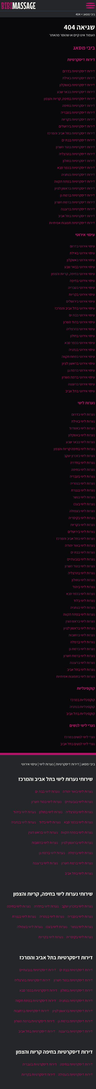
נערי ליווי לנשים (82, 725)
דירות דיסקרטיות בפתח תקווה (74, 181)
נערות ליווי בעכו (84, 504)
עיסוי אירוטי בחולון (82, 335)
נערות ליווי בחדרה (82, 462)
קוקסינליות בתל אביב (80, 713)
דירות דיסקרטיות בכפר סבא (76, 167)
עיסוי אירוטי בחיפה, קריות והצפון (73, 273)
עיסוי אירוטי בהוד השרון (79, 322)
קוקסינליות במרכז (82, 699)
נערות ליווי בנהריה (82, 483)
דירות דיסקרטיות (81, 59)
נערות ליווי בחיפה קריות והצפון (74, 449)
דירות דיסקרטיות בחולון (79, 160)
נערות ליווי (86, 402)
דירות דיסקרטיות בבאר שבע (76, 91)
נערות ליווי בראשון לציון (79, 628)
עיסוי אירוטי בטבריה (81, 287)
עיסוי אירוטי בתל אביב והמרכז (75, 308)
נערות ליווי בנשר (84, 497)
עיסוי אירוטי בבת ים (82, 315)
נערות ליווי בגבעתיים (81, 559)
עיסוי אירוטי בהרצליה (80, 329)
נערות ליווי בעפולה (82, 511)
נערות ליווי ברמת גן (82, 649)
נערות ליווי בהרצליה (81, 573)
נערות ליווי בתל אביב (81, 669)
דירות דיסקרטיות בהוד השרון (75, 147)
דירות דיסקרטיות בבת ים (78, 140)
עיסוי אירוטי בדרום (82, 246)
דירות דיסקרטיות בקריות (78, 119)
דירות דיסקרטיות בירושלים (77, 126)
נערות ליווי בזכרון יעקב (79, 455)
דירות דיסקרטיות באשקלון (77, 85)
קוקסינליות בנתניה (82, 706)
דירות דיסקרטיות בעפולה (75, 1074)
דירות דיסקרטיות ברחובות (31, 1010)
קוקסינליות (86, 688)
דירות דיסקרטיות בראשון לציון (74, 188)
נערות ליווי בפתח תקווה (79, 614)
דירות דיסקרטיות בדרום (79, 71)
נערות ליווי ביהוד (83, 586)
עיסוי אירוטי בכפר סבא (80, 342)
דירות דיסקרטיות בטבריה (78, 112)
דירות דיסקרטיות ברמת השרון (74, 202)
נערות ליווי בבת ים (83, 552)
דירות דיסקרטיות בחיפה (78, 105)
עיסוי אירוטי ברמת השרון (78, 377)
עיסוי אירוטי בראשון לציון (78, 363)
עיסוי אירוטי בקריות (82, 294)
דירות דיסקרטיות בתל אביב (76, 216)
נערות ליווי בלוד (84, 600)
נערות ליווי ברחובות (82, 635)
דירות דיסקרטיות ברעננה (78, 209)
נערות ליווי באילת (83, 421)
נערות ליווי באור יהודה (80, 545)
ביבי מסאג (84, 47)
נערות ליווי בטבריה (82, 476)
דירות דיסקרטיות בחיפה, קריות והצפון (69, 98)
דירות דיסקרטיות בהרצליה (77, 154)
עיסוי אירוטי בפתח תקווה (78, 356)
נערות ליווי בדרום (83, 414)
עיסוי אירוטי (85, 234)
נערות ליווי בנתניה (82, 607)
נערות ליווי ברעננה (82, 662)
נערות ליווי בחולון (83, 580)
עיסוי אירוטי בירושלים (80, 301)
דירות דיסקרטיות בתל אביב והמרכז (71, 133)
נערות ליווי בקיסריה (82, 517)
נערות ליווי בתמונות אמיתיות (75, 676)
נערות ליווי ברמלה (82, 642)
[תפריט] (90, 5)
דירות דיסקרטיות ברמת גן (77, 195)
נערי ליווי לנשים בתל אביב (77, 743)
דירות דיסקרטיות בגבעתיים (37, 970)
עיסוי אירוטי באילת (82, 253)
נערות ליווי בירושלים (81, 531)
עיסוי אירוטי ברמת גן (81, 370)
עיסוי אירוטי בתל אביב (80, 391)
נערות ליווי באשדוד (82, 428)
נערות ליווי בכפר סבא (80, 593)
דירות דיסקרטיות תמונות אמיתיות (72, 222)
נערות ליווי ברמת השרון (79, 655)
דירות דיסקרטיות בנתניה (78, 174)
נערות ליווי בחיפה (83, 469)
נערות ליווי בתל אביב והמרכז (75, 538)
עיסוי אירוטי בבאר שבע (79, 267)
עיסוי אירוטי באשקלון (81, 260)
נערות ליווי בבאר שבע (80, 442)
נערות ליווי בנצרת (83, 490)
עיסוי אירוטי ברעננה (81, 384)
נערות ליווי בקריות (82, 524)
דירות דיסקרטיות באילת (78, 78)
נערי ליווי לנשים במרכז (79, 737)
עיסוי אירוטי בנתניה (82, 349)
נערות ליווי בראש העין (80, 621)
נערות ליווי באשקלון (81, 435)
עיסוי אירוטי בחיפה (82, 280)
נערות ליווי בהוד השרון (80, 566)
